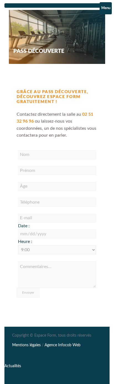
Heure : (25, 241)
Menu (105, 8)
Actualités (12, 366)
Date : (24, 226)
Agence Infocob (63, 345)
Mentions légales (26, 345)
